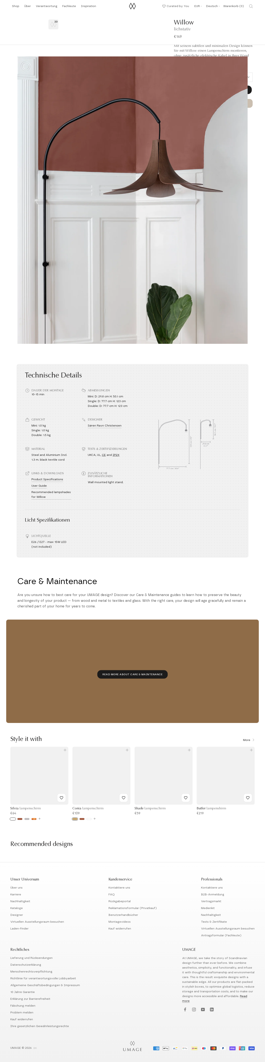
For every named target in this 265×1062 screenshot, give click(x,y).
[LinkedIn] (211, 1009)
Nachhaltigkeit (20, 901)
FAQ (111, 894)
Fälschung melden (22, 1005)
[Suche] (251, 6)
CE (104, 455)
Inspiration (88, 7)
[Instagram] (193, 1009)
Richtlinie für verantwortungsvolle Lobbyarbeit (43, 978)
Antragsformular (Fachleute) (221, 935)
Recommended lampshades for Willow (51, 494)
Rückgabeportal (119, 901)
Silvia (25, 808)
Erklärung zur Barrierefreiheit (30, 998)
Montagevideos (119, 921)
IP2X (116, 455)
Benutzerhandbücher (123, 915)
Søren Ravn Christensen (105, 425)
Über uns (16, 887)
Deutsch (212, 6)
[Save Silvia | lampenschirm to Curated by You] (61, 797)
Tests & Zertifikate (214, 921)
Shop (15, 7)
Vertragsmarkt (211, 901)
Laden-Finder (19, 928)
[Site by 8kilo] (35, 1048)
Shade (150, 808)
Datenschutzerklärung (25, 964)
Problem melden (21, 1012)
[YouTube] (202, 1009)
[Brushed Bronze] (33, 819)
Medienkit (208, 908)
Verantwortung (46, 7)
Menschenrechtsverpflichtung (31, 971)
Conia (88, 808)
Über (27, 7)
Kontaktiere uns (119, 887)
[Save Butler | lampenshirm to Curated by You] (247, 797)
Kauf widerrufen (119, 928)
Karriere (15, 894)
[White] (12, 819)
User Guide (39, 485)
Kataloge (16, 908)
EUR (197, 6)
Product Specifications (47, 479)
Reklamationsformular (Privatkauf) (132, 908)
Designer (16, 915)
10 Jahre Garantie (22, 992)
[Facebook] (184, 1009)
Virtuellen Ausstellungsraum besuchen (37, 921)
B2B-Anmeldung (212, 894)
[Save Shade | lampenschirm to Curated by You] (185, 797)
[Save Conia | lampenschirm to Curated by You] (123, 797)
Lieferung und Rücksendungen (31, 958)
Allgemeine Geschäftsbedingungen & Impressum (45, 985)
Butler (211, 808)
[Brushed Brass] (74, 819)
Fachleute (69, 7)
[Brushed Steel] (26, 819)
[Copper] (19, 819)
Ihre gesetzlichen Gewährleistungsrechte (39, 1026)
